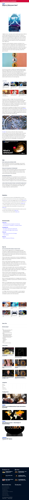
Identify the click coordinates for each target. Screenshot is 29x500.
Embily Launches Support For (5, 495)
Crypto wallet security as (5, 490)
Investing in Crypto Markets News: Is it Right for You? (22, 476)
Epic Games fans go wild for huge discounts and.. (6, 316)
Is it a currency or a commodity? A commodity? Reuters (12, 225)
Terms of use (4, 498)
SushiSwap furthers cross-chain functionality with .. (6, 95)
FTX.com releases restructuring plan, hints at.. (22, 95)
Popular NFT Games (7, 438)
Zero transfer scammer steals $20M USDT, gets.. (14, 87)
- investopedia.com (4, 339)
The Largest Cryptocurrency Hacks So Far (10, 228)
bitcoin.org (4, 236)
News (3, 386)
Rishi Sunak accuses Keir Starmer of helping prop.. (22, 308)
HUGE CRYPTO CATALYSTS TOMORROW (7, 491)
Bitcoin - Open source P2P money (8, 238)
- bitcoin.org (3, 341)
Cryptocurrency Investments (9, 1)
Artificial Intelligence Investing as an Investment (9, 472)
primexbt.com (24, 200)
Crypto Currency (6, 234)
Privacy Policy (10, 498)
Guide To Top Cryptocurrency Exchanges (10, 233)
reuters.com (4, 222)
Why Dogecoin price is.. (5, 489)
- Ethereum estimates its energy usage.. (7, 334)
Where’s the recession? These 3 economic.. (6, 307)
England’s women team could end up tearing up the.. (22, 87)
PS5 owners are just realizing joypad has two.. (6, 87)
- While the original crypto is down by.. (6, 335)
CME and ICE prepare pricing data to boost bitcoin (11, 223)
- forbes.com (4, 340)
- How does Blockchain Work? (6, 331)
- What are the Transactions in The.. (6, 330)
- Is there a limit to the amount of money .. (7, 332)
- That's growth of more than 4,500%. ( (6, 337)
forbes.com (23, 203)
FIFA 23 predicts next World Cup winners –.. (14, 95)
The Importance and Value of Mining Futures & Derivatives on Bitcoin (22, 480)
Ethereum (24, 108)
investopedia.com (5, 227)
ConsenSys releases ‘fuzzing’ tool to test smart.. (14, 308)
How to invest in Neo (9, 475)
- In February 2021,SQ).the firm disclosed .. (7, 336)
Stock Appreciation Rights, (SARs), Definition (10, 230)
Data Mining (3, 385)
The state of (4, 131)
